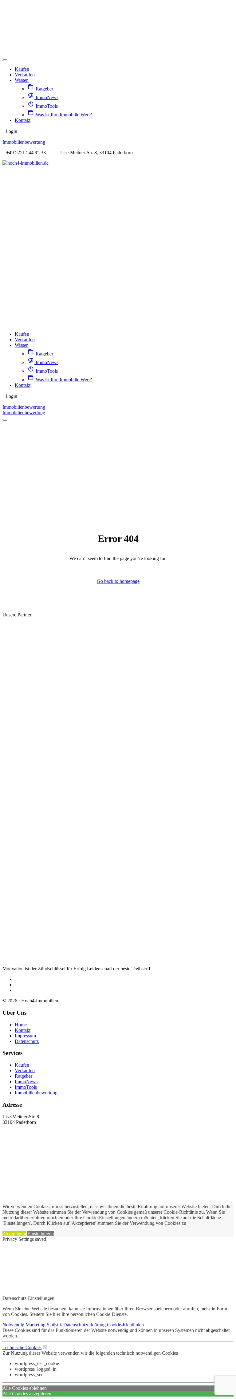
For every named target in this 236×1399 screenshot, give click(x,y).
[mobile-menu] (4, 60)
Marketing (36, 1324)
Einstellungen (40, 1233)
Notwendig (14, 1324)
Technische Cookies (21, 1347)
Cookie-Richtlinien (125, 1324)
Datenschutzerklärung (85, 1324)
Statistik (55, 1324)
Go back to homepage (118, 581)
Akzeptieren (14, 1233)
